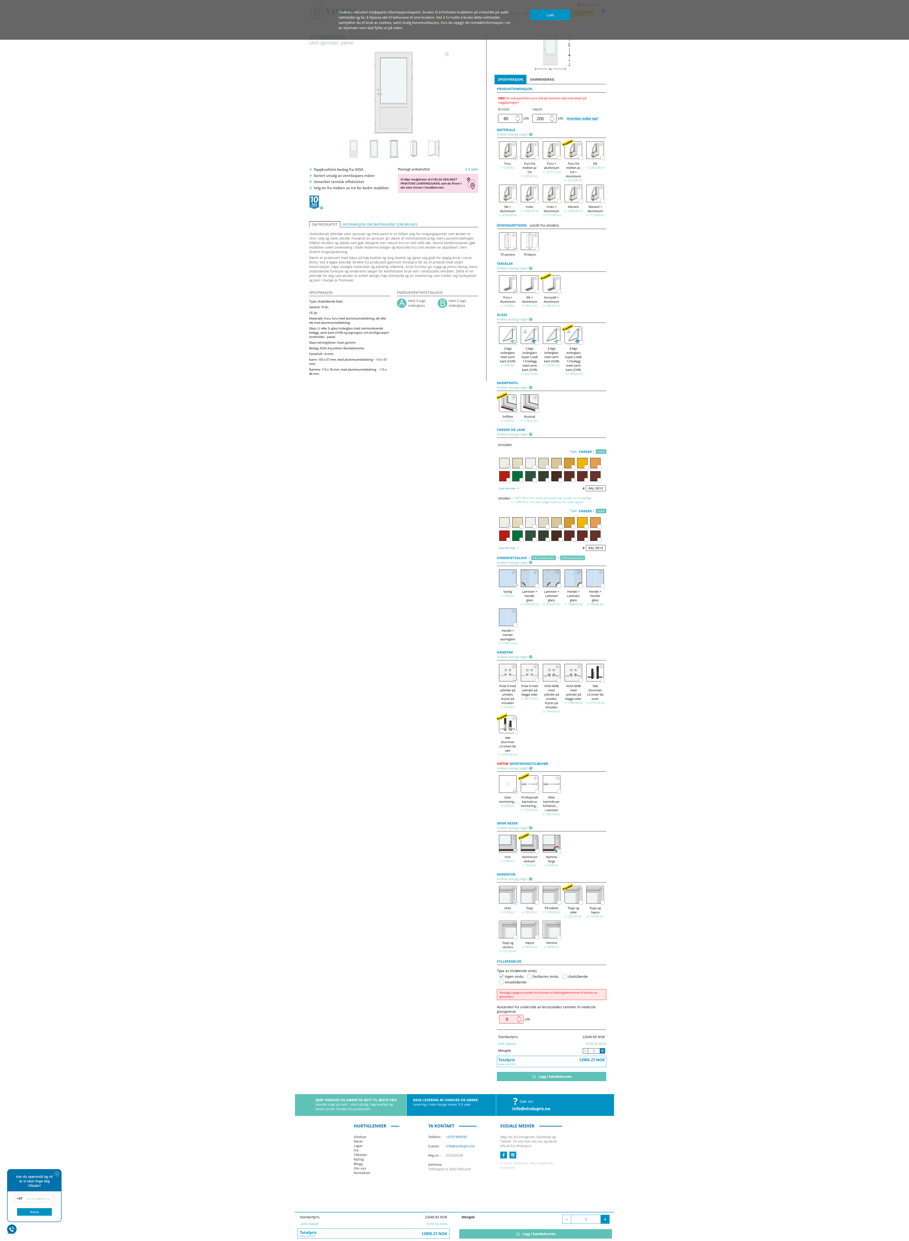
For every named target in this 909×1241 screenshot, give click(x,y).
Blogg (358, 1164)
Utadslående (578, 976)
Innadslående (515, 982)
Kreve (34, 1212)
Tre (356, 1150)
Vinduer (360, 1137)
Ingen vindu (514, 976)
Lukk (550, 15)
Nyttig (359, 1159)
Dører (358, 1141)
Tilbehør (360, 1155)
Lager (358, 1146)
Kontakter (362, 1173)
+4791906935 (456, 1137)
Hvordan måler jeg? (583, 118)
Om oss (360, 1168)
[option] (394, 92)
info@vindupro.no (531, 1108)
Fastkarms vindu (546, 976)
